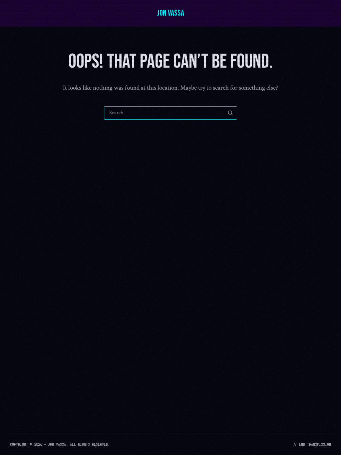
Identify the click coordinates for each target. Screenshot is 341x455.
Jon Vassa (170, 13)
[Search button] (230, 113)
